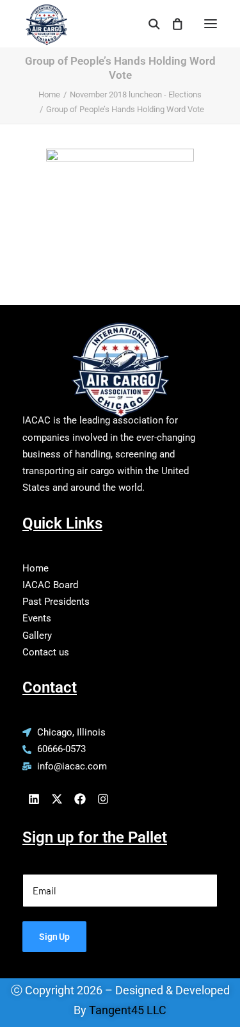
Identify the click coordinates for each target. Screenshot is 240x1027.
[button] (210, 23)
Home (49, 94)
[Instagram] (103, 798)
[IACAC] (45, 20)
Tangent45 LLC (127, 1010)
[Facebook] (80, 798)
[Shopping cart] (171, 23)
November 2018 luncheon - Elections (136, 94)
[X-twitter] (56, 798)
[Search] (148, 23)
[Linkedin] (33, 798)
